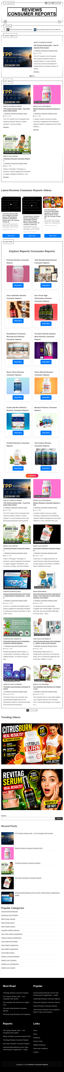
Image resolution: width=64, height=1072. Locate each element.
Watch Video (11, 235)
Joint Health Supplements (9, 945)
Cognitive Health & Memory (12, 684)
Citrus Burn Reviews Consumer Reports (28, 878)
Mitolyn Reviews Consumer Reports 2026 (28, 848)
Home (35, 1030)
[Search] (59, 22)
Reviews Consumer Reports (38, 1064)
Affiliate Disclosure (39, 1045)
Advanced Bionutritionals (12, 591)
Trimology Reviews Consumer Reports (27, 863)
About (35, 1034)
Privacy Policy (38, 1041)
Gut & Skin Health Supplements (11, 934)
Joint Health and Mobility (42, 638)
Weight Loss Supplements (42, 106)
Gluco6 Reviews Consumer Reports (45, 1006)
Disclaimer (36, 1038)
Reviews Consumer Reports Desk (46, 51)
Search (3, 816)
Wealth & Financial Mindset (43, 42)
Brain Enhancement (39, 591)
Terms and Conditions (40, 1048)
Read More (36, 71)
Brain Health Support (8, 926)
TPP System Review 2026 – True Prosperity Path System (34, 833)
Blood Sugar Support (8, 919)
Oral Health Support (7, 953)
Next (36, 710)
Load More (32, 475)
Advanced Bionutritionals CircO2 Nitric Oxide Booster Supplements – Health (16, 596)
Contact (35, 1052)
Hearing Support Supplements (11, 938)
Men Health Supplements (9, 949)
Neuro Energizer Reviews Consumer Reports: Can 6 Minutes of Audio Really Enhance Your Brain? (47, 596)
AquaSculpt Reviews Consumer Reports (46, 999)
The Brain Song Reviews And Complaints (16, 1014)
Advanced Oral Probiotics (12, 638)
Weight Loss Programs (41, 684)
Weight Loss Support (10, 156)
